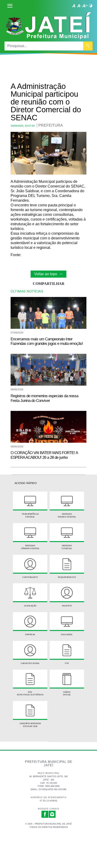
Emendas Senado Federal (67, 515)
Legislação (30, 606)
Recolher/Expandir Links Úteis (24, 745)
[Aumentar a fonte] (85, 5)
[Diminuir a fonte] (79, 5)
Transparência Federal (30, 515)
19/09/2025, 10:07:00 (23, 125)
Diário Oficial (67, 693)
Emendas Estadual (67, 547)
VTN (67, 663)
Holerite (67, 606)
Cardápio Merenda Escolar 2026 (30, 724)
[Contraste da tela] (90, 5)
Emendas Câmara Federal (30, 547)
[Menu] (9, 5)
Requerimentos (67, 577)
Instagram (52, 814)
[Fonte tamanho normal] (74, 5)
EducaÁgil (67, 634)
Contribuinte (30, 577)
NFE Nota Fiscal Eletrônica (30, 693)
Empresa (30, 634)
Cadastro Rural (30, 663)
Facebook (44, 814)
